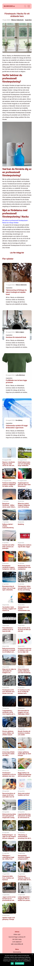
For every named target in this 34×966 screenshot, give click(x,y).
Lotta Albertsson (20, 375)
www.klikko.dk (18, 944)
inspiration (28, 20)
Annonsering (17, 952)
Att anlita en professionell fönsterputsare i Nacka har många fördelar (15, 222)
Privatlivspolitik (19, 963)
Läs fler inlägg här (17, 253)
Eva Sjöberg (19, 420)
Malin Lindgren (20, 332)
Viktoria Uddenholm (17, 20)
